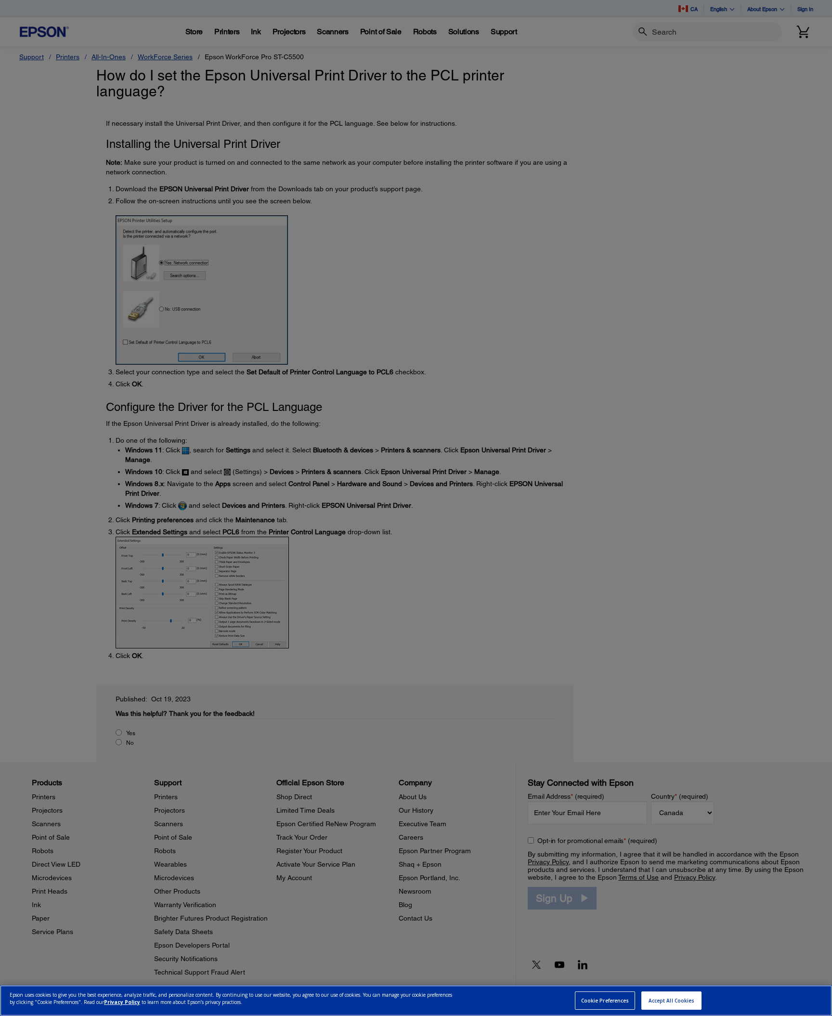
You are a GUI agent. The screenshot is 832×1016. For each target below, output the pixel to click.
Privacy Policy (122, 1002)
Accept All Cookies (672, 1000)
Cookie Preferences (605, 1000)
